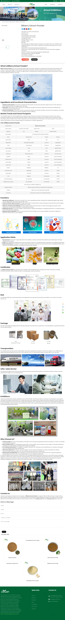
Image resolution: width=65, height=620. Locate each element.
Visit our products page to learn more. (10, 614)
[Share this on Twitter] (23, 29)
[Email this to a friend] (31, 29)
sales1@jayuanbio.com (51, 498)
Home (4, 4)
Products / (7, 21)
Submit (4, 531)
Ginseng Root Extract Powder (32, 580)
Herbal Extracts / (13, 21)
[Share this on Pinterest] (27, 29)
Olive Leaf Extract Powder (52, 557)
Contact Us (60, 4)
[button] (25, 59)
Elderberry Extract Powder (52, 563)
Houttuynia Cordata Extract (12, 563)
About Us (9, 4)
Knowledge (52, 4)
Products (17, 4)
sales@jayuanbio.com (6, 1)
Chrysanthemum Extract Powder (32, 540)
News (46, 4)
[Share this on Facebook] (25, 29)
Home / (3, 21)
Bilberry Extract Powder (20, 21)
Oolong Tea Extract (12, 557)
